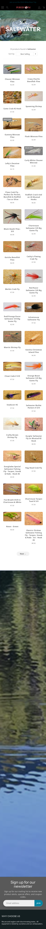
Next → (23, 554)
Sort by (11, 54)
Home (19, 35)
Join (39, 903)
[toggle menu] (2, 7)
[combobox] (27, 54)
